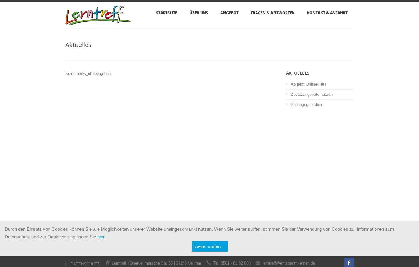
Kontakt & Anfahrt (327, 12)
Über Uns (199, 12)
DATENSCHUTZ (85, 264)
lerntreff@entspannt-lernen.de (289, 263)
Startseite (166, 12)
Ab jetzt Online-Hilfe (308, 84)
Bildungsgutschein (307, 104)
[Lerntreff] (98, 19)
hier (100, 236)
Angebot (229, 12)
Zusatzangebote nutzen (312, 94)
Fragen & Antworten (273, 12)
